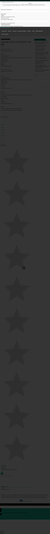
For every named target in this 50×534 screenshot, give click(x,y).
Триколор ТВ (4, 31)
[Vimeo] (26, 2)
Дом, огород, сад (4, 34)
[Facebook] (23, 2)
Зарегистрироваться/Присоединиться (11, 5)
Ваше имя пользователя (6, 9)
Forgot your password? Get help (8, 16)
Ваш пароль (3, 13)
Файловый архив (39, 31)
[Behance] (22, 2)
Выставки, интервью (22, 31)
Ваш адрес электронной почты (8, 23)
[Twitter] (25, 2)
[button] (47, 29)
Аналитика (14, 31)
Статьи (33, 31)
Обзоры (29, 31)
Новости (9, 31)
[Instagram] (24, 2)
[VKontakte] (27, 2)
